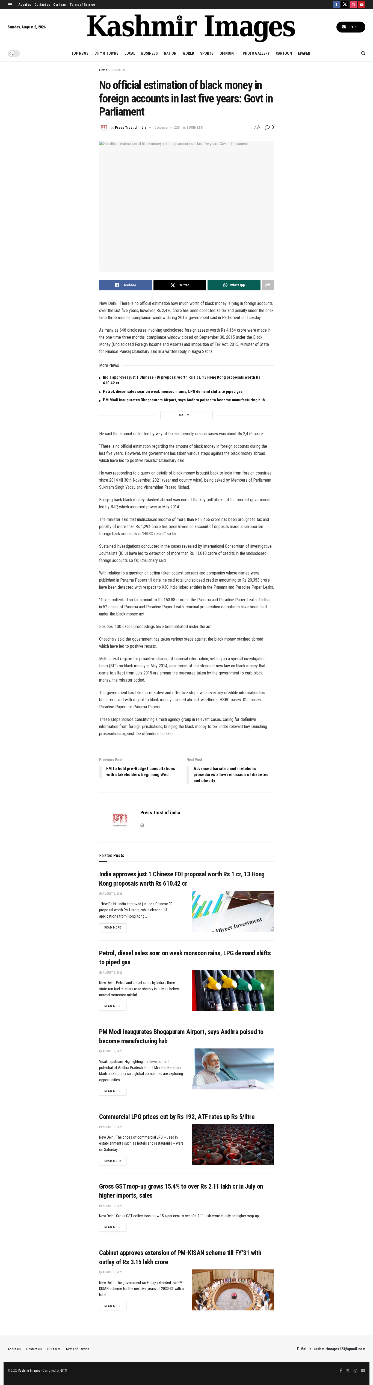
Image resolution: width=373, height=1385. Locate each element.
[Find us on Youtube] (361, 4)
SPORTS (207, 53)
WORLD (188, 53)
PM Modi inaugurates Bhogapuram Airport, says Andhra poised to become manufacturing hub (184, 399)
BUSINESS (149, 53)
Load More (186, 415)
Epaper (353, 27)
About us (25, 5)
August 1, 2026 (112, 1051)
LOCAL (130, 53)
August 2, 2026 (112, 893)
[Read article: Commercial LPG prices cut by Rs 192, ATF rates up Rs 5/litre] (233, 1144)
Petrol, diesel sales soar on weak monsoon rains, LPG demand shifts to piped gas (172, 391)
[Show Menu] (10, 4)
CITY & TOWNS (106, 53)
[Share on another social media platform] (268, 285)
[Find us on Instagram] (353, 4)
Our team (59, 5)
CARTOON (284, 53)
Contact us (42, 5)
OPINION (227, 53)
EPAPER (304, 53)
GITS (63, 1370)
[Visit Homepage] (191, 27)
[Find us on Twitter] (344, 4)
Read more (115, 927)
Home (103, 70)
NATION (170, 53)
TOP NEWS (79, 53)
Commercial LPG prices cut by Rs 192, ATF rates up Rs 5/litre (176, 1117)
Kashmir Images (29, 1370)
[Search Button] (363, 53)
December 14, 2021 (168, 127)
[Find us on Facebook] (336, 4)
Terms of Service (82, 5)
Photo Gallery (256, 53)
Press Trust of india (130, 127)
